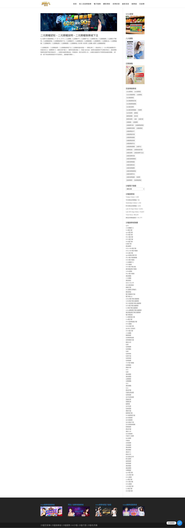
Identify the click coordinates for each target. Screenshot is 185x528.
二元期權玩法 (105, 41)
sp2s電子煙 (129, 232)
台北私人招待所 (130, 328)
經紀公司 (128, 342)
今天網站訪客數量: (131, 200)
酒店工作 (128, 431)
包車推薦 (128, 347)
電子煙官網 (129, 315)
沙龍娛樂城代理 (131, 134)
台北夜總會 (129, 418)
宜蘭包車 (128, 401)
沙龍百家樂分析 (131, 165)
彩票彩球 (116, 4)
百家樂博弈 (129, 180)
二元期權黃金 (73, 43)
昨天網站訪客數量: (131, 206)
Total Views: (130, 215)
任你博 (80, 43)
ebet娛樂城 (129, 91)
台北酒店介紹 (130, 422)
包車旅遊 (128, 358)
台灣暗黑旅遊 (130, 337)
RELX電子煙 (129, 237)
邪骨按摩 (128, 427)
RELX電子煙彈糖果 (131, 257)
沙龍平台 (139, 146)
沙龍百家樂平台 (131, 174)
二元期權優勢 (102, 39)
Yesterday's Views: (131, 203)
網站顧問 (128, 246)
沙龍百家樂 (129, 153)
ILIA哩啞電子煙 (130, 317)
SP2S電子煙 (129, 239)
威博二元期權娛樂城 (99, 43)
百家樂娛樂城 (137, 180)
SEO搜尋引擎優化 (131, 289)
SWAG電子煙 (130, 326)
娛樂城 (134, 4)
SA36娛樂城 (137, 91)
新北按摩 (128, 459)
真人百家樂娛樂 (85, 4)
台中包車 (128, 406)
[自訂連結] (179, 523)
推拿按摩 (128, 335)
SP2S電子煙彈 (130, 260)
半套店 (128, 440)
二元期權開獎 (64, 43)
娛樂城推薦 (129, 116)
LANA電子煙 (129, 475)
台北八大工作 (130, 283)
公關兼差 (128, 379)
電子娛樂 (97, 4)
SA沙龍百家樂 (130, 107)
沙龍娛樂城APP (130, 131)
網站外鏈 (128, 390)
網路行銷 (128, 287)
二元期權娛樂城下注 (59, 41)
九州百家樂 (129, 113)
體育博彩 (106, 4)
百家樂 (142, 4)
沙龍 (135, 119)
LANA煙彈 (129, 271)
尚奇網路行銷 (130, 340)
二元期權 (68, 39)
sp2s (127, 225)
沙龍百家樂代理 (131, 156)
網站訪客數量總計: (131, 218)
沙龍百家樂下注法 (138, 153)
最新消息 (125, 4)
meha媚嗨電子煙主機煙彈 (133, 310)
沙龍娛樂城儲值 (131, 137)
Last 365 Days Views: (132, 212)
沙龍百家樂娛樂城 (131, 171)
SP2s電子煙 (129, 253)
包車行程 (128, 356)
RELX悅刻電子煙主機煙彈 (133, 303)
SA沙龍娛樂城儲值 (131, 104)
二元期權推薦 (87, 41)
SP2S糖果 (129, 324)
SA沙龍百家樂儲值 (131, 110)
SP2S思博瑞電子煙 (131, 322)
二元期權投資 (79, 41)
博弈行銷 (128, 411)
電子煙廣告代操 (130, 294)
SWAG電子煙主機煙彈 (132, 299)
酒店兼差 (128, 374)
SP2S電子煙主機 (131, 267)
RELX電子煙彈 (130, 273)
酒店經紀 (128, 280)
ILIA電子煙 (129, 230)
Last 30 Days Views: (132, 209)
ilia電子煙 (128, 244)
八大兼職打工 (130, 228)
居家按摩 (128, 461)
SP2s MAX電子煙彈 (131, 251)
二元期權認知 (47, 43)
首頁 (75, 4)
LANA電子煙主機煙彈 (132, 301)
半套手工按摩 (130, 436)
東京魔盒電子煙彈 (131, 269)
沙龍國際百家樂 (131, 128)
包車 (127, 344)
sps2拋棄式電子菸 (131, 255)
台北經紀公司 (130, 456)
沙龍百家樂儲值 (131, 162)
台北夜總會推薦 (130, 424)
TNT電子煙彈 (130, 363)
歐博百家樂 (129, 119)
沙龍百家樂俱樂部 (131, 159)
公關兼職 (128, 381)
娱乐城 (136, 116)
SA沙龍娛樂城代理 (131, 101)
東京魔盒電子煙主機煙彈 (133, 312)
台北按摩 (128, 438)
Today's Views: (130, 197)
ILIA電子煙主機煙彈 (132, 308)
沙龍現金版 (129, 150)
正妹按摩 (128, 443)
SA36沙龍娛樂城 (131, 95)
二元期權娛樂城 (47, 41)
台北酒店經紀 (130, 285)
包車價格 (128, 349)
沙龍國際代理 (130, 125)
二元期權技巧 (70, 41)
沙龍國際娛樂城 (139, 125)
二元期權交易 (93, 39)
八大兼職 (128, 278)
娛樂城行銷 (129, 413)
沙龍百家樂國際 (131, 168)
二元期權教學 (96, 41)
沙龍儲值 (129, 122)
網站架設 (128, 292)
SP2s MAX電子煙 (131, 248)
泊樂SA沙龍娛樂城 (47, 39)
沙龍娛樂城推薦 (131, 146)
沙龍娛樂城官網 (131, 140)
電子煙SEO (129, 296)
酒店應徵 (128, 376)
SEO (127, 369)
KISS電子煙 (129, 235)
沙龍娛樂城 (139, 128)
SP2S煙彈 (129, 264)
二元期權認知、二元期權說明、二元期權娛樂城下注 (69, 35)
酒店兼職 (128, 276)
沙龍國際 (135, 122)
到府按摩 (128, 463)
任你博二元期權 (87, 43)
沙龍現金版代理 (138, 150)
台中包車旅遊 (130, 397)
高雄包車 (128, 399)
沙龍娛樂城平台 (131, 143)
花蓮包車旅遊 (130, 392)
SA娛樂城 (139, 95)
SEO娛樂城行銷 (130, 415)
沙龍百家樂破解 (131, 177)
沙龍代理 (140, 119)
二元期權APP (76, 39)
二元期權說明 (55, 43)
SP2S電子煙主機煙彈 (132, 305)
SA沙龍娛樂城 (130, 98)
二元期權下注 (84, 39)
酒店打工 (128, 452)
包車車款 (128, 354)
